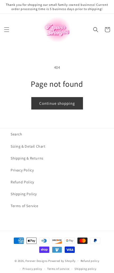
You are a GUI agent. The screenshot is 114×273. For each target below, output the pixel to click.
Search (16, 134)
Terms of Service (24, 205)
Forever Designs (36, 260)
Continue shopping (57, 103)
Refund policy (90, 261)
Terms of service (58, 269)
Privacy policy (32, 269)
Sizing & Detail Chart (28, 146)
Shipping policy (85, 269)
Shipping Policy (24, 194)
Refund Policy (22, 182)
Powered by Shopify (62, 260)
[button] (6, 29)
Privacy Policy (22, 170)
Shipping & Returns (27, 158)
